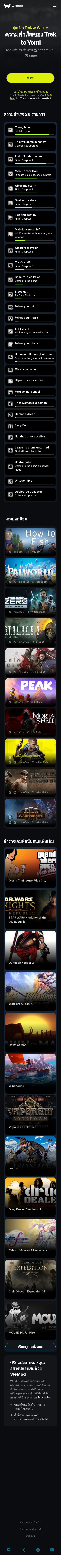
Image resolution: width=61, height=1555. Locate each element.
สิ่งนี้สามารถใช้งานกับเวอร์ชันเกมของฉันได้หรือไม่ (31, 1417)
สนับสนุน (30, 1536)
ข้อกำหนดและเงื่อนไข (30, 1522)
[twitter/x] (23, 1550)
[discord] (8, 1550)
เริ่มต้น (30, 78)
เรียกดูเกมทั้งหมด (30, 1347)
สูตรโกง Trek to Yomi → (30, 27)
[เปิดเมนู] (54, 6)
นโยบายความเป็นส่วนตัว (30, 1529)
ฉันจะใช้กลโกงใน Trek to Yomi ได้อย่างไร (29, 1406)
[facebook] (38, 1550)
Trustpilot (44, 1397)
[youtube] (52, 1550)
